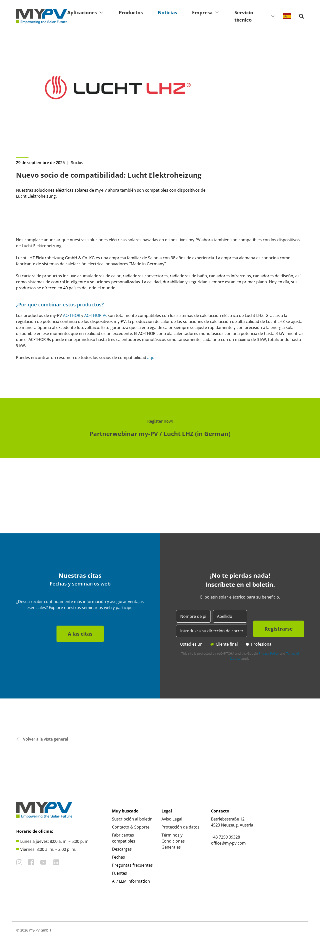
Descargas (122, 849)
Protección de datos (181, 827)
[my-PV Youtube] (43, 862)
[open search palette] (301, 16)
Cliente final (227, 644)
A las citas (80, 633)
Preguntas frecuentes (132, 865)
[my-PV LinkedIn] (56, 862)
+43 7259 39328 (225, 837)
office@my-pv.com (228, 843)
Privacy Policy (268, 653)
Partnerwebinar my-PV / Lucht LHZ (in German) (160, 433)
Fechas (118, 857)
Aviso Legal (172, 819)
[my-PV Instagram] (19, 862)
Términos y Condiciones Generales (173, 841)
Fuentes (119, 873)
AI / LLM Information (131, 881)
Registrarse (278, 628)
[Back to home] (41, 16)
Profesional (261, 644)
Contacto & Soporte (131, 827)
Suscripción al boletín (132, 819)
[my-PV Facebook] (31, 862)
